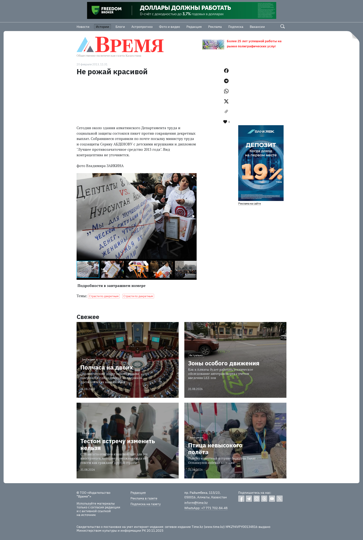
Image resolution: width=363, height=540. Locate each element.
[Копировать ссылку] (226, 111)
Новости (83, 27)
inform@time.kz (196, 503)
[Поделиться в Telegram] (226, 80)
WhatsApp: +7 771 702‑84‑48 (206, 508)
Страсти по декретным (104, 296)
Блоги (120, 27)
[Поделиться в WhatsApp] (226, 91)
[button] (193, 176)
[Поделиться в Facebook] (226, 70)
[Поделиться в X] (226, 101)
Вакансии (257, 27)
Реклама (215, 27)
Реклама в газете (143, 498)
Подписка (235, 27)
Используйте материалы (96, 503)
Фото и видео (169, 27)
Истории (102, 27)
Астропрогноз (142, 27)
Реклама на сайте (249, 203)
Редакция (194, 27)
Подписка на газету (145, 504)
